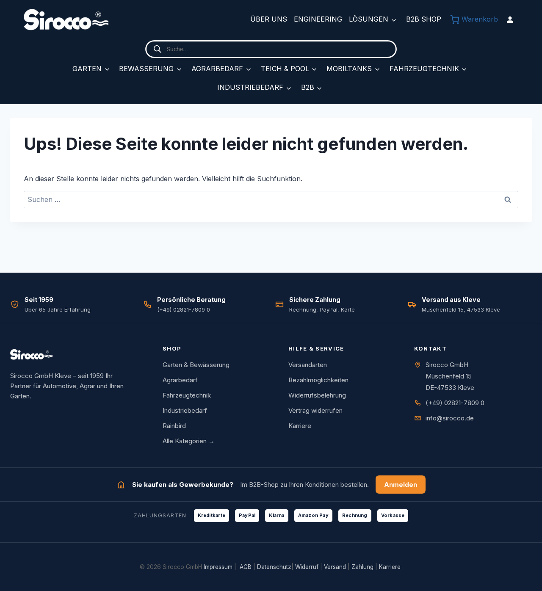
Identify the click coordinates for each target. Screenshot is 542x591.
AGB (246, 566)
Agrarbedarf (217, 68)
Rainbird (174, 426)
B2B (307, 87)
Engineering (318, 19)
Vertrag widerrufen (315, 410)
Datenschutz (274, 566)
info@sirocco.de (450, 418)
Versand (335, 566)
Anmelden (400, 484)
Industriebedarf (250, 87)
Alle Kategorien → (189, 441)
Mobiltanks (349, 68)
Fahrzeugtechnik (424, 68)
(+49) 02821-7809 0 (455, 403)
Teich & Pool (285, 68)
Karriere (299, 426)
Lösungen (368, 19)
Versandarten (307, 365)
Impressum (218, 566)
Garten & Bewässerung (196, 365)
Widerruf (306, 566)
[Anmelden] (509, 19)
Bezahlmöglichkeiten (318, 380)
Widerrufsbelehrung (317, 395)
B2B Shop (423, 19)
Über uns (268, 19)
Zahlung (362, 566)
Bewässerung (146, 68)
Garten (87, 68)
